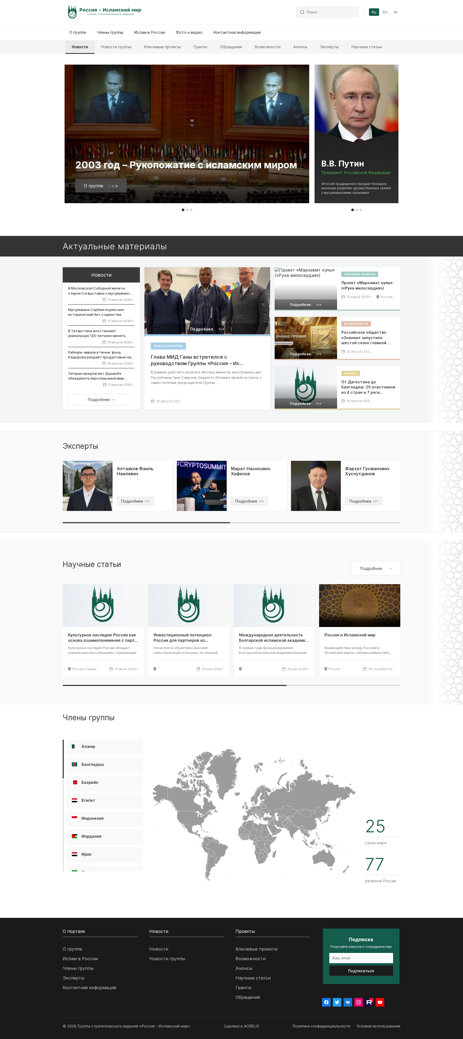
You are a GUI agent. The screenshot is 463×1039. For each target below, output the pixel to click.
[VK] (347, 1002)
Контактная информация (237, 32)
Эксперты (329, 46)
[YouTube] (380, 1002)
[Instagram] (358, 1002)
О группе (77, 32)
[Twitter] (337, 1002)
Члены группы (110, 32)
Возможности (268, 46)
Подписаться (361, 971)
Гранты (200, 46)
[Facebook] (326, 1002)
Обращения (231, 46)
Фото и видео (189, 32)
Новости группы (116, 46)
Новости (80, 46)
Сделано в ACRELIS (241, 1026)
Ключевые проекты (162, 46)
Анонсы (300, 46)
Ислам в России (149, 32)
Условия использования (378, 1026)
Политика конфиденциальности (321, 1026)
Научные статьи (367, 46)
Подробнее (101, 399)
